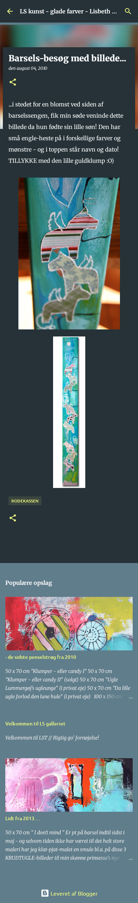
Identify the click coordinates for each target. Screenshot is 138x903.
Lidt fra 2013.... (22, 818)
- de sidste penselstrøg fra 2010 (40, 657)
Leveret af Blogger (73, 893)
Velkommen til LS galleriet (35, 723)
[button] (12, 82)
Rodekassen (25, 501)
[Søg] (128, 11)
